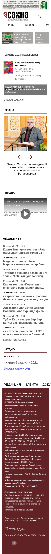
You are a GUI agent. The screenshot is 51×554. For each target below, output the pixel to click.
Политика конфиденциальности (19, 510)
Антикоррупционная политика (18, 492)
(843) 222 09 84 (38, 535)
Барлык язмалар (14, 99)
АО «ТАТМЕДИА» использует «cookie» (22, 495)
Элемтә (31, 384)
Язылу (10, 25)
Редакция (12, 384)
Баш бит (29, 25)
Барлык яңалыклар (14, 339)
